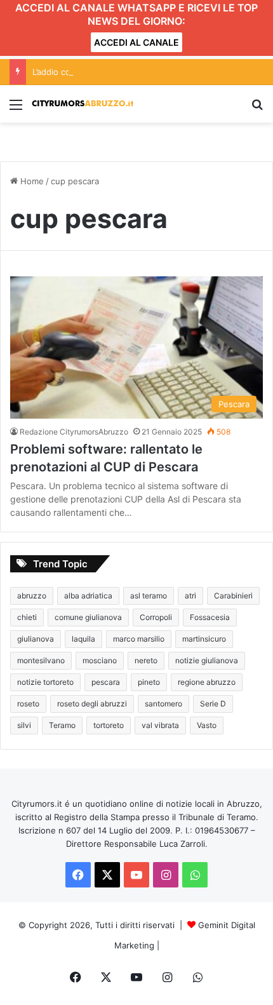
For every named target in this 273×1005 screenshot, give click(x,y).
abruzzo (31, 595)
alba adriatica (88, 595)
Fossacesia (210, 617)
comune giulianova (88, 617)
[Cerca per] (257, 109)
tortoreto (108, 725)
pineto (149, 682)
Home (31, 181)
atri (190, 595)
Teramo (62, 725)
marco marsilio (138, 639)
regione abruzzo (207, 682)
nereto (146, 660)
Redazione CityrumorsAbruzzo (74, 431)
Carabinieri (233, 595)
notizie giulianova (206, 660)
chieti (27, 617)
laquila (83, 639)
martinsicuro (204, 639)
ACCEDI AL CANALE (136, 42)
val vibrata (160, 725)
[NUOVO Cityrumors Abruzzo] (82, 104)
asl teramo (148, 595)
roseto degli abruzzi (92, 703)
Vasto (206, 725)
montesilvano (41, 660)
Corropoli (156, 617)
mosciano (100, 660)
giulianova (35, 639)
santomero (163, 703)
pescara (105, 682)
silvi (24, 725)
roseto (28, 703)
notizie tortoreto (45, 682)
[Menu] (16, 109)
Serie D (213, 703)
